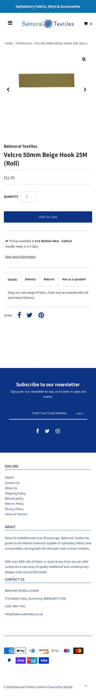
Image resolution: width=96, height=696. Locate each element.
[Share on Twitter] (29, 315)
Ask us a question (74, 279)
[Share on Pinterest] (41, 315)
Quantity (11, 196)
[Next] (85, 89)
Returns (49, 279)
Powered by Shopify (60, 687)
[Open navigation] (10, 23)
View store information (20, 256)
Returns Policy (14, 503)
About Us (11, 488)
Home (9, 43)
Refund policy (14, 498)
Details (12, 279)
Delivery (30, 279)
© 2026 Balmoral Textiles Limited (24, 687)
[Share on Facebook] (19, 315)
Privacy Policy (14, 509)
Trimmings (24, 43)
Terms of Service (16, 514)
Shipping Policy (15, 493)
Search (9, 477)
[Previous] (8, 89)
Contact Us (12, 483)
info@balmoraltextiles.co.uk (24, 614)
